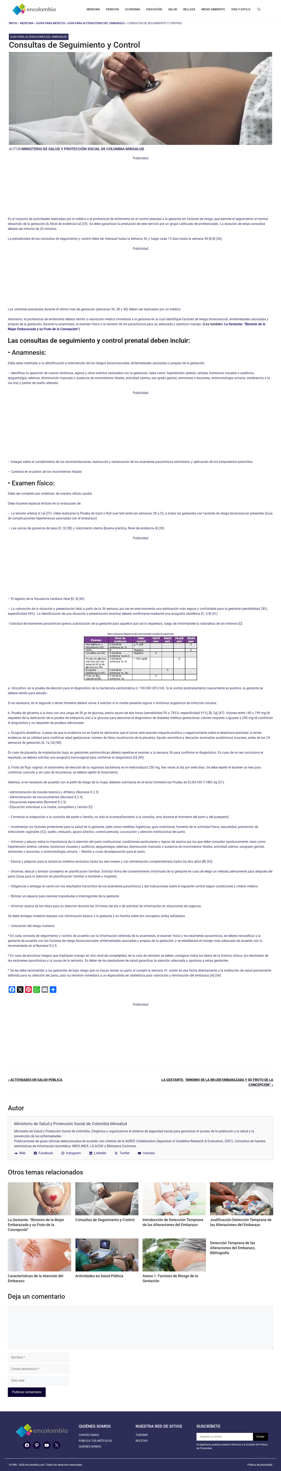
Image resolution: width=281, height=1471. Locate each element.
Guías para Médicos (50, 23)
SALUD (172, 9)
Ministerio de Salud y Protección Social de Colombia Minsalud (83, 149)
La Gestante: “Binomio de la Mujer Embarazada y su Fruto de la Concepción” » (217, 1082)
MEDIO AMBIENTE (213, 9)
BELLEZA (189, 9)
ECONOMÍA (132, 9)
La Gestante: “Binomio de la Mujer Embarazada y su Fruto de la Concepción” (36, 1225)
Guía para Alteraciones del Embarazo (96, 23)
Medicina (26, 23)
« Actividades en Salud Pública (35, 1080)
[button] (259, 9)
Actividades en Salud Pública (99, 1276)
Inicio (13, 23)
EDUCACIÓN (154, 9)
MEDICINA (93, 9)
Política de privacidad (259, 1464)
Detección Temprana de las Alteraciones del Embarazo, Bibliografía (232, 1248)
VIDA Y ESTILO (240, 9)
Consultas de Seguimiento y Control (105, 1220)
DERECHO (112, 9)
